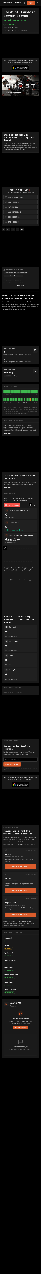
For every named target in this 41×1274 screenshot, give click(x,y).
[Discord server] (17, 229)
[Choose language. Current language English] (24, 3)
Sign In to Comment (21, 1027)
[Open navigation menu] (37, 3)
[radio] (20, 197)
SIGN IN (30, 2)
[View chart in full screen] (5, 548)
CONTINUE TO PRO (12, 764)
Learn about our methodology (22, 580)
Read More (7, 433)
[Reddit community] (22, 229)
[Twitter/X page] (13, 229)
